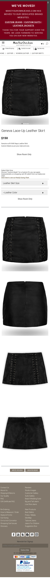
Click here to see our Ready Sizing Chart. (15, 178)
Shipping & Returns (7, 493)
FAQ (2, 499)
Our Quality (4, 496)
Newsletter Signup (25, 541)
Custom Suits (32, 22)
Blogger (27, 534)
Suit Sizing (4, 518)
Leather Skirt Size (11, 183)
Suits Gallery (29, 496)
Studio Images (30, 490)
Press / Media (30, 515)
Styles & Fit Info (6, 515)
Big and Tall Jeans (32, 501)
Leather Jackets (23, 26)
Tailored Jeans (30, 521)
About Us (4, 490)
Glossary (4, 526)
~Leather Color (10, 192)
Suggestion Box (31, 526)
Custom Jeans (13, 22)
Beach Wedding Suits (33, 499)
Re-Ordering (4, 509)
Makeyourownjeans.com (27, 553)
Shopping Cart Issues (8, 523)
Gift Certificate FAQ (7, 501)
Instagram (36, 534)
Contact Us (4, 488)
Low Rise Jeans (31, 504)
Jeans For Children (32, 523)
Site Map (28, 518)
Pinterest (32, 534)
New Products (30, 509)
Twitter (23, 534)
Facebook (13, 534)
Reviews (28, 488)
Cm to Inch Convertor (8, 521)
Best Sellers (29, 512)
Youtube (18, 534)
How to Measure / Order (9, 512)
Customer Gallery (31, 493)
